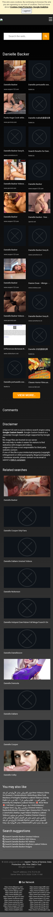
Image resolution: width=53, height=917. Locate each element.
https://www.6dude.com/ (13, 893)
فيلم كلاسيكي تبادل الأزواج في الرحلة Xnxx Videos (23, 792)
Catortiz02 (8, 812)
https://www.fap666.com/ (13, 895)
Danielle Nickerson (12, 591)
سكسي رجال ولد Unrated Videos (28, 807)
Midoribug (32, 795)
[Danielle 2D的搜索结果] (39, 345)
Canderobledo (20, 795)
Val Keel (10, 805)
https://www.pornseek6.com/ (39, 895)
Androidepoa (37, 805)
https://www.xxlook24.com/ (14, 910)
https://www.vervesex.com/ (13, 900)
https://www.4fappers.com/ (13, 887)
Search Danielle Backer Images (18, 846)
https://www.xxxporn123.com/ (13, 906)
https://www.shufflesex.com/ (14, 898)
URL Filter (26, 864)
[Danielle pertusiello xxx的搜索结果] (15, 377)
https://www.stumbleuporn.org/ (39, 910)
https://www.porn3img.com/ (39, 906)
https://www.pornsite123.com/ (13, 896)
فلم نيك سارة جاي (40, 822)
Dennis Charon (38, 815)
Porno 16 (46, 810)
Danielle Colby (10, 775)
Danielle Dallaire (11, 714)
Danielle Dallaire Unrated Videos (18, 561)
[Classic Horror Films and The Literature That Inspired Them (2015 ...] (39, 378)
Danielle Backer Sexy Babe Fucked (19, 151)
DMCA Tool (36, 864)
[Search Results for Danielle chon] (39, 146)
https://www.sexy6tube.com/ (39, 889)
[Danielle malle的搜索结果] (39, 113)
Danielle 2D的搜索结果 (38, 349)
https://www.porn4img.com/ (39, 908)
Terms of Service (39, 862)
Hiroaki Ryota (23, 820)
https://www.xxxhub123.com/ (14, 904)
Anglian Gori (8, 807)
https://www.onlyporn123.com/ (39, 900)
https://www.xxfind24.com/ (14, 908)
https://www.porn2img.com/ (39, 904)
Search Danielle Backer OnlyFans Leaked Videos (26, 844)
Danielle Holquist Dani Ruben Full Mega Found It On (26, 622)
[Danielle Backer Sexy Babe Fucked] (15, 146)
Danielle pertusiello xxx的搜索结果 (19, 382)
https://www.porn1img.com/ (39, 902)
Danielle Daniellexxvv (13, 653)
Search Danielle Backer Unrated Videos (22, 836)
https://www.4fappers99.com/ (14, 889)
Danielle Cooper (11, 744)
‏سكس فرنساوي (16, 815)
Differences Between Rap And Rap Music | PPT (24, 349)
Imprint (28, 862)
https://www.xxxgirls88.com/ (39, 887)
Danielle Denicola (11, 683)
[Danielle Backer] (15, 80)
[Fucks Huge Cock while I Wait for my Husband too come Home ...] (15, 113)
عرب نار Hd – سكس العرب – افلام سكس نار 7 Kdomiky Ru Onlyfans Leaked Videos (24, 801)
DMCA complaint (18, 460)
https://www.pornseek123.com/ (39, 893)
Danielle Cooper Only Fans (15, 530)
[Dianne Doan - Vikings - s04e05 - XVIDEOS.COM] (39, 278)
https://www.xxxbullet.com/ (13, 902)
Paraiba (27, 815)
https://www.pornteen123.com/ (39, 896)
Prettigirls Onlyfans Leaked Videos (26, 797)
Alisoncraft (27, 822)
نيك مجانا (6, 822)
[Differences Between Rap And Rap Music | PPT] (15, 344)
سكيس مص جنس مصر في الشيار (32, 817)
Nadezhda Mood (10, 810)
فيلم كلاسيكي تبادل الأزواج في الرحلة (10, 818)
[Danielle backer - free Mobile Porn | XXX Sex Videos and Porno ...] (39, 212)
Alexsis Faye (24, 810)
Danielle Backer (10, 84)
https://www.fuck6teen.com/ (39, 891)
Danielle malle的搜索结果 (39, 118)
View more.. (26, 395)
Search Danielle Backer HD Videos (20, 841)
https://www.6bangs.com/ (14, 891)
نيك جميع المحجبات (22, 805)
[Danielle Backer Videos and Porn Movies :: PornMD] (15, 179)
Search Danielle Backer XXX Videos (20, 839)
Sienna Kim (35, 810)
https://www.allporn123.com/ (39, 898)
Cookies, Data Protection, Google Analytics (29, 7)
